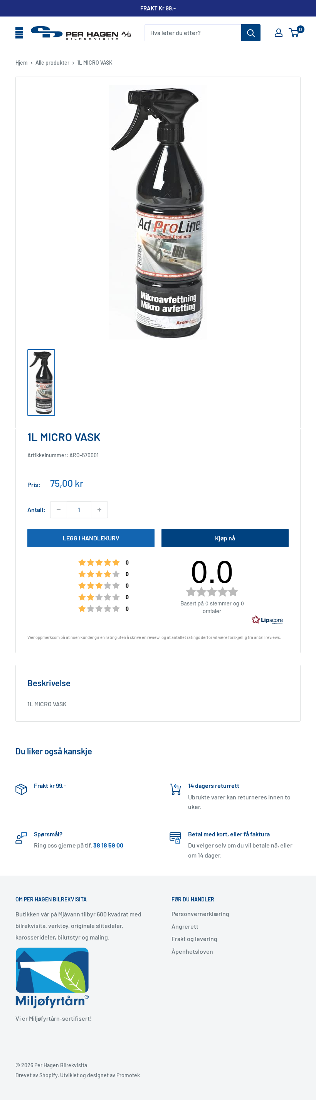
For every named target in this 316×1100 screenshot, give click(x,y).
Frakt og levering (194, 938)
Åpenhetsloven (192, 951)
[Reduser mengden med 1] (58, 510)
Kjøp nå (225, 538)
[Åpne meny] (19, 33)
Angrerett (184, 926)
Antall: (36, 509)
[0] (294, 32)
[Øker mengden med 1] (99, 510)
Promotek (128, 1075)
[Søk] (251, 32)
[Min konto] (278, 32)
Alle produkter (52, 62)
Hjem (21, 62)
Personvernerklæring (200, 913)
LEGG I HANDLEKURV (91, 538)
